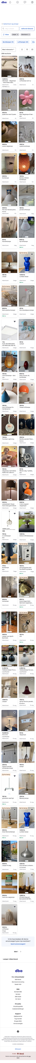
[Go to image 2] (26, 141)
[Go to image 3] (27, 141)
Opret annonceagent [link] (18, 944)
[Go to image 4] (10, 305)
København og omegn (10, 24)
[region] (9, 66)
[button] (5, 34)
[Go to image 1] (25, 305)
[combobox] (10, 28)
